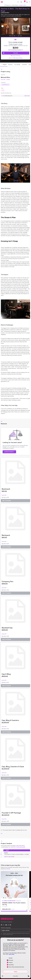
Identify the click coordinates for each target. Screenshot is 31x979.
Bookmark (6, 489)
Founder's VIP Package (11, 813)
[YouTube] (6, 925)
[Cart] (21, 2)
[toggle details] (27, 911)
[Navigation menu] (29, 1)
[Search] (18, 2)
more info (3, 79)
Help (12, 847)
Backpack (6, 535)
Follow (15, 53)
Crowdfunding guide (20, 847)
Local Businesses (5, 84)
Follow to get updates (9, 856)
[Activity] (24, 1)
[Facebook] (1, 925)
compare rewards (9, 451)
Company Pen (7, 581)
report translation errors (8, 934)
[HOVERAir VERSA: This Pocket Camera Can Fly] (14, 884)
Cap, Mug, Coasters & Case (13, 766)
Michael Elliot (5, 12)
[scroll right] (28, 26)
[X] (3, 925)
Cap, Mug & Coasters (10, 720)
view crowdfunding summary (15, 58)
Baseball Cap (7, 628)
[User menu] (27, 2)
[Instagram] (8, 925)
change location (22, 5)
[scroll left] (2, 26)
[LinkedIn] (10, 925)
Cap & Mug (6, 674)
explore (8, 868)
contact (8, 79)
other (3, 90)
